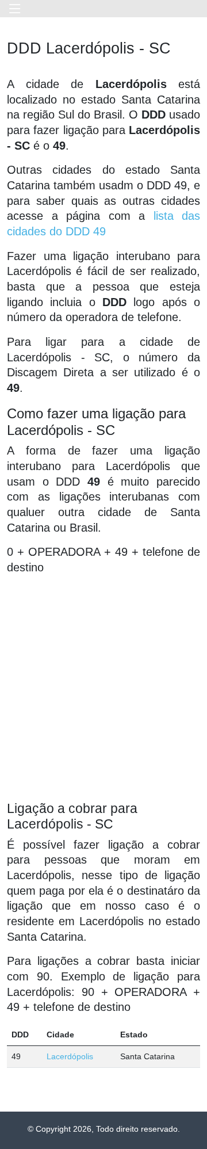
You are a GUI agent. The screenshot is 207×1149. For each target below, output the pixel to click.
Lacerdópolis (70, 1056)
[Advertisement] (103, 688)
